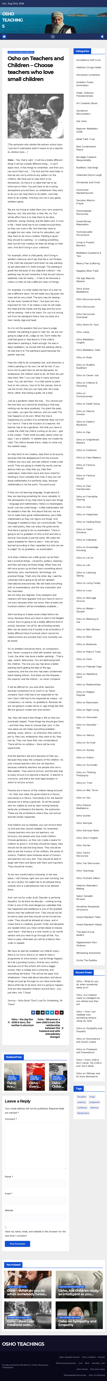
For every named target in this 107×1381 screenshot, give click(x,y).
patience (94, 1107)
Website (9, 1210)
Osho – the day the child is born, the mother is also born (22, 1022)
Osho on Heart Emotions (69, 1317)
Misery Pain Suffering (88, 263)
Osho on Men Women (88, 629)
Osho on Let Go (84, 557)
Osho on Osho (84, 659)
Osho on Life (83, 565)
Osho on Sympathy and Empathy (77, 1323)
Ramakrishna (83, 1113)
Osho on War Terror (87, 790)
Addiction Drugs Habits (88, 67)
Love (80, 1363)
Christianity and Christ (88, 182)
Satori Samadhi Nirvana (69, 1357)
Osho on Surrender (87, 764)
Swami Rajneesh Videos (89, 924)
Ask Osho (81, 121)
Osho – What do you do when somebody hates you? (87, 984)
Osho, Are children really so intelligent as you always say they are (78, 1294)
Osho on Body (84, 357)
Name (9, 1176)
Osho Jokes (82, 332)
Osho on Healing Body (88, 521)
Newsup (42, 1365)
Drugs (92, 1096)
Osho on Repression (87, 702)
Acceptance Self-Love (88, 60)
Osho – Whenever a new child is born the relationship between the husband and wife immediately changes (48, 1028)
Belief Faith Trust (85, 139)
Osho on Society (85, 750)
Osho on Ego (83, 432)
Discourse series (97, 1369)
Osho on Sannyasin (87, 717)
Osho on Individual (86, 539)
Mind (87, 1363)
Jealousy (81, 1102)
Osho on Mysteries (86, 644)
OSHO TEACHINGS (12, 20)
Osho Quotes (83, 815)
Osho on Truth (84, 782)
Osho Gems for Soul (87, 324)
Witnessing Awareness (88, 952)
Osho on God (83, 507)
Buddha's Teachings (87, 167)
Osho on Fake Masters (88, 457)
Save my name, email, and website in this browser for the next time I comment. (35, 1233)
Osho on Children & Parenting (20, 52)
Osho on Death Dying (88, 403)
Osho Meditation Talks (88, 350)
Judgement (94, 1102)
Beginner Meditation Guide (19, 1317)
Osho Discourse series (88, 299)
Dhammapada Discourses (75, 1375)
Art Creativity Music (87, 103)
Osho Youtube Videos (88, 878)
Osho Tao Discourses (88, 863)
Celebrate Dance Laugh (89, 175)
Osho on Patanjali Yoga (88, 666)
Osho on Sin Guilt (85, 742)
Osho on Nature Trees (88, 651)
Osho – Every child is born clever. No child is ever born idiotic (89, 1062)
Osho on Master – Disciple (93, 1357)
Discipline (81, 1096)
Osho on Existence (86, 450)
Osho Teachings (85, 870)
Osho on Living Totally (88, 583)
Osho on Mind (84, 636)
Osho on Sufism (85, 757)
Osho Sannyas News (87, 830)
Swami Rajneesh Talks (88, 917)
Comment (11, 1119)
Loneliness (82, 1107)
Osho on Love (84, 590)
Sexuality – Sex (98, 1363)
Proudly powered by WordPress (16, 1365)
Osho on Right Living (87, 709)
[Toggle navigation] (52, 36)
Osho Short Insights (87, 837)
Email (8, 1193)
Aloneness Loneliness (88, 74)
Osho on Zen (83, 797)
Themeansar (7, 1367)
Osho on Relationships (88, 684)
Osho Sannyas (84, 823)
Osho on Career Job (87, 375)
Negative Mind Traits (87, 270)
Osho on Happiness (87, 514)
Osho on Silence (85, 735)
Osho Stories (83, 845)
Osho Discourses (85, 306)
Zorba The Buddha (86, 960)
